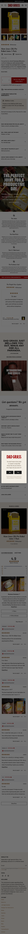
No (10, 472)
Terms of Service (10, 477)
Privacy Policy (18, 477)
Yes (18, 472)
